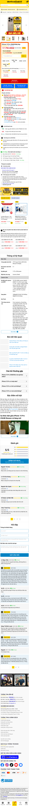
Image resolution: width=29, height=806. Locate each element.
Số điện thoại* (4, 535)
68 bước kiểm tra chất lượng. (14, 95)
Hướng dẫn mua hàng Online (6, 722)
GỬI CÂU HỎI (14, 555)
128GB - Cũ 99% (5, 60)
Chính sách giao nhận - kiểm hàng (8, 730)
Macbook (19, 117)
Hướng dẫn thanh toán (5, 723)
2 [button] (14, 519)
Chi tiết (14, 103)
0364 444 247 (12, 701)
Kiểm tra (24, 56)
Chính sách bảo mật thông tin (7, 734)
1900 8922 (13, 154)
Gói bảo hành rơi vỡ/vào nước (11, 111)
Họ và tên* (3, 530)
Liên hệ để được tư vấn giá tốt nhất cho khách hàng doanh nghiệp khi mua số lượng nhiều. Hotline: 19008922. (15, 144)
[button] (9, 519)
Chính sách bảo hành (5, 735)
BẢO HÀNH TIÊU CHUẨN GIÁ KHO (8, 168)
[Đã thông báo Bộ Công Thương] (7, 780)
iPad (18, 119)
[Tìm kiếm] (27, 5)
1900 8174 (12, 699)
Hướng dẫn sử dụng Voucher (6, 727)
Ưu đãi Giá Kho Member (5, 720)
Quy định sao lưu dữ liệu (6, 738)
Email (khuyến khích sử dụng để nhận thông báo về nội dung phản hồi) (13, 540)
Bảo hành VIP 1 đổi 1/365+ (10, 113)
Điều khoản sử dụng (5, 750)
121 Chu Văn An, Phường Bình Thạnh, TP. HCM (10, 714)
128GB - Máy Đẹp (14, 61)
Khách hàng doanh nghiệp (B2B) (7, 746)
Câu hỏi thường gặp (5, 740)
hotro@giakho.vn (12, 703)
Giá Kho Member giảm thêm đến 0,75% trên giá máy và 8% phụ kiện (15, 141)
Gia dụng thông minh (8, 122)
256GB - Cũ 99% (22, 60)
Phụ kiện (6, 120)
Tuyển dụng (3, 748)
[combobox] (3, 56)
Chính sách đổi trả (4, 732)
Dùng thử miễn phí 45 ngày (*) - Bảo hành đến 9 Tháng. (15, 95)
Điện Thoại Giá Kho (13, 409)
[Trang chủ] (14, 2)
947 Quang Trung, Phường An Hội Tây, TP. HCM (10, 710)
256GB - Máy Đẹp (5, 65)
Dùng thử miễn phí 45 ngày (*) (8, 170)
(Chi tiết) (14, 100)
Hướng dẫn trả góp (4, 725)
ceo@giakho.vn (3, 799)
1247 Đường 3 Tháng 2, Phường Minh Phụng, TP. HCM (11, 712)
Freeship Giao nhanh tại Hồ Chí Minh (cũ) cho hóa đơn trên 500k (15, 148)
